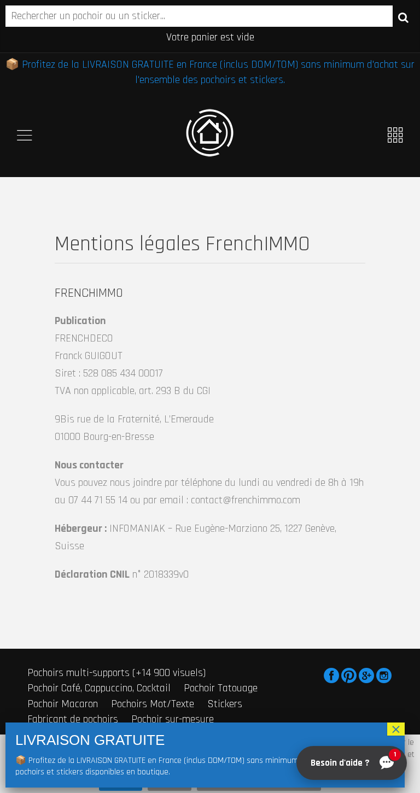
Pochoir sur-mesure (172, 719)
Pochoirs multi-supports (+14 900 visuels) (116, 673)
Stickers (224, 704)
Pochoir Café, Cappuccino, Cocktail (99, 688)
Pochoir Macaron (62, 704)
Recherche (403, 17)
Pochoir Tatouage (221, 688)
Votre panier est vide (210, 37)
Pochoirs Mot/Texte (152, 704)
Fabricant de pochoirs (72, 719)
